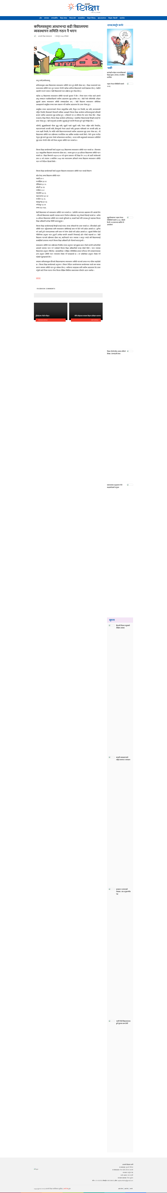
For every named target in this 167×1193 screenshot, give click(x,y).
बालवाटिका (81, 18)
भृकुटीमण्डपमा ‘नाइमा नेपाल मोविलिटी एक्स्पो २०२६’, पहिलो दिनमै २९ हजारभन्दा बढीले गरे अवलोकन (116, 221)
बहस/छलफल (102, 18)
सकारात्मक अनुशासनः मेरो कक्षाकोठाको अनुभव (114, 486)
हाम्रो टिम (126, 1189)
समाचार (46, 18)
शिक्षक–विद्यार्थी (112, 18)
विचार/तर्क (72, 18)
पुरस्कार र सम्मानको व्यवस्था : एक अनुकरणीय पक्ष (123, 891)
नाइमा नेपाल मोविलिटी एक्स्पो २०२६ (115, 85)
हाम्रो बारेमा (120, 1189)
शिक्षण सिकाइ (91, 18)
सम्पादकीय (54, 18)
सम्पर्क (131, 1189)
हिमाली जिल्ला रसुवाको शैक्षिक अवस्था (123, 626)
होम (41, 18)
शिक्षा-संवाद (63, 18)
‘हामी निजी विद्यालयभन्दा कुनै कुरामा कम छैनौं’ (123, 1022)
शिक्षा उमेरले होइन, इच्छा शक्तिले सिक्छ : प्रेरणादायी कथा (116, 352)
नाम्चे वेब (65, 1189)
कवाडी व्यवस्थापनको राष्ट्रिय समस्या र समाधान (123, 758)
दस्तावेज (122, 18)
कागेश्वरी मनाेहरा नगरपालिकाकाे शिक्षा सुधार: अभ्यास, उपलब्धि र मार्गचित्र (116, 75)
